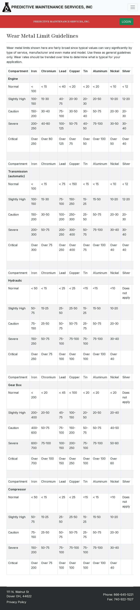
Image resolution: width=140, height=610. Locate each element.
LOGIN (126, 21)
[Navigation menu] (133, 7)
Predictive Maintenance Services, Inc (51, 6)
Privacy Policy (16, 602)
